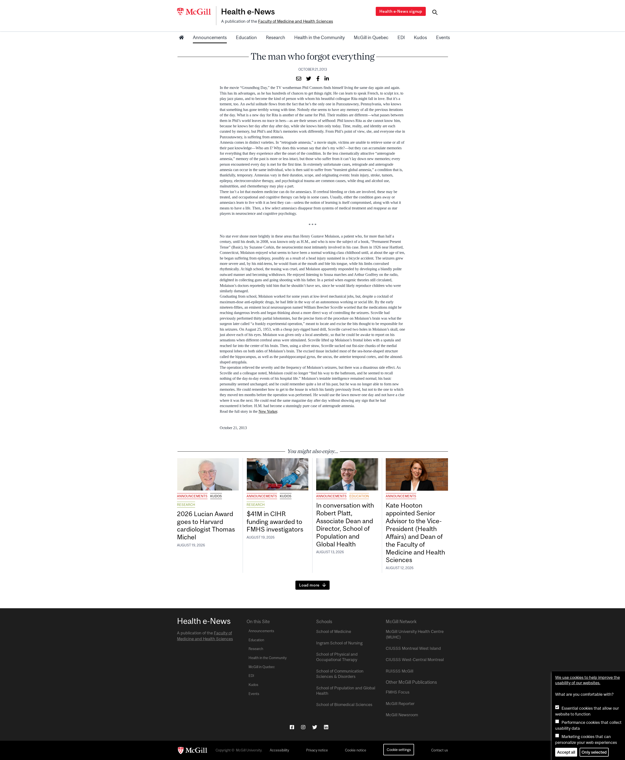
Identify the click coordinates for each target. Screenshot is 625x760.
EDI (401, 37)
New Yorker (268, 411)
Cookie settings (399, 750)
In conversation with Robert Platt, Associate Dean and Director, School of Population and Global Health (345, 524)
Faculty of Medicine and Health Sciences (295, 21)
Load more (309, 585)
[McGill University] (196, 12)
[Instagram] (303, 727)
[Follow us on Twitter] (314, 727)
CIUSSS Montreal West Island (413, 648)
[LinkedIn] (326, 727)
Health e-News (248, 11)
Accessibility (279, 750)
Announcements (210, 37)
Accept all (566, 752)
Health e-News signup (400, 11)
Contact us (439, 750)
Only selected (594, 752)
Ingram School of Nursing (339, 643)
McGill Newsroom (402, 714)
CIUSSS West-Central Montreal (415, 659)
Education (246, 37)
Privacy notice (317, 750)
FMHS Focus (397, 692)
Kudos (420, 37)
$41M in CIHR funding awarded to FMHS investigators (276, 521)
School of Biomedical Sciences (344, 704)
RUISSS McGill (399, 671)
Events (443, 37)
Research (275, 37)
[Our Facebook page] (292, 727)
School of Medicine (333, 631)
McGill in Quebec (371, 37)
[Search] (435, 13)
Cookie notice (355, 750)
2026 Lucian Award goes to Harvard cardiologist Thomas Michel (206, 525)
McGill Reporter (400, 703)
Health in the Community (319, 37)
